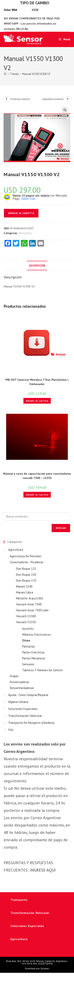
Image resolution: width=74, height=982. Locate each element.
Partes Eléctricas (33, 652)
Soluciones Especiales (23, 709)
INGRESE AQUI (43, 870)
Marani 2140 (24, 586)
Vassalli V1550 (26, 622)
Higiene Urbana (18, 702)
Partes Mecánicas (33, 658)
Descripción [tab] (37, 265)
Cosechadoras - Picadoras (26, 562)
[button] (65, 110)
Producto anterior (20, 98)
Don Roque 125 (26, 569)
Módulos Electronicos (36, 634)
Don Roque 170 (26, 580)
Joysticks (28, 629)
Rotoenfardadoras (22, 688)
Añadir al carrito (21, 213)
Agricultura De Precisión (25, 556)
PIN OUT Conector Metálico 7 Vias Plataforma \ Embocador (37, 382)
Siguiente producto (53, 98)
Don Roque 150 (26, 575)
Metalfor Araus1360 (29, 598)
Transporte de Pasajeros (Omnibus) (31, 723)
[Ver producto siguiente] (67, 99)
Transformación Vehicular (25, 716)
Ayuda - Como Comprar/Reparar (28, 695)
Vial (10, 730)
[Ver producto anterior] (6, 99)
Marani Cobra (24, 592)
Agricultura (15, 550)
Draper (14, 676)
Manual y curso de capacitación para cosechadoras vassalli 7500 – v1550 (37, 476)
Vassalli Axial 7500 (29, 604)
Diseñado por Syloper (37, 968)
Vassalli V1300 (26, 616)
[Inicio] (5, 74)
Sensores (28, 664)
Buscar (61, 527)
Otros (21, 233)
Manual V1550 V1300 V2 (36, 74)
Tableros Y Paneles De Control (42, 670)
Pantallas (28, 646)
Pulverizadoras (19, 682)
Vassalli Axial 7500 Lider (32, 610)
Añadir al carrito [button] (37, 400)
